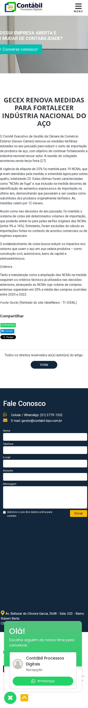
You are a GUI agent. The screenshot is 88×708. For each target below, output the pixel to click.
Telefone (8, 443)
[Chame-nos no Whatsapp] (10, 698)
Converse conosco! (38, 49)
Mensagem (9, 483)
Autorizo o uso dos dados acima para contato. (29, 513)
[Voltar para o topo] (24, 698)
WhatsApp (9, 325)
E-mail (6, 457)
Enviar (78, 513)
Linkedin (8, 331)
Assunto (8, 470)
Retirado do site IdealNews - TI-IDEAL (48, 303)
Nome (6, 430)
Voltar (44, 365)
